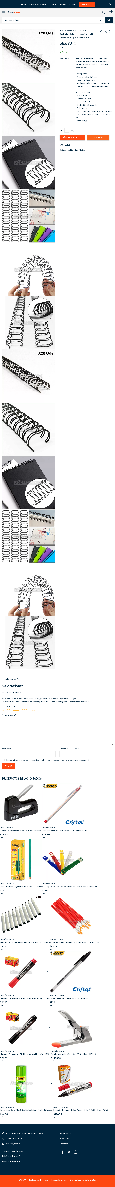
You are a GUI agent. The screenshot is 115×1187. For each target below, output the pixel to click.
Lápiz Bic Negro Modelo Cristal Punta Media (69, 998)
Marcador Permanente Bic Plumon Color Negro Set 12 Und (25, 1054)
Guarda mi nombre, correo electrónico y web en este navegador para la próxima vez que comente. (48, 760)
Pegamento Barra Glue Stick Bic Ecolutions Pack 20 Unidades (26, 1110)
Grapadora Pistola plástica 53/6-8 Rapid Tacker (20, 830)
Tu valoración (9, 715)
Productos (70, 30)
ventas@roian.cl (13, 1143)
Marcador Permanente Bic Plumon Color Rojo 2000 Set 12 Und (80, 1110)
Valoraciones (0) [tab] (12, 679)
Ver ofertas (87, 4)
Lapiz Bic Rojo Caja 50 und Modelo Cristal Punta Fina (64, 830)
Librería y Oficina (82, 30)
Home (62, 30)
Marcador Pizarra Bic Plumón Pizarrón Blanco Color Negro (25, 942)
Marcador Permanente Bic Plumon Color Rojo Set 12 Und (25, 998)
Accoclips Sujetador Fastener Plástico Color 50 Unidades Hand (69, 886)
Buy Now (98, 137)
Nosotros (64, 1143)
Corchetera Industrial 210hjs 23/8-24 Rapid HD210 (73, 1054)
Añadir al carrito (72, 137)
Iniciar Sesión (65, 1133)
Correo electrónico (69, 748)
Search (109, 20)
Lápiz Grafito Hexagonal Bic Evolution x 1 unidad (21, 886)
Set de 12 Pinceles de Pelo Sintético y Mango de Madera (74, 942)
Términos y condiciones (12, 1151)
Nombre (6, 748)
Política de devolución (11, 1156)
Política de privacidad (11, 1161)
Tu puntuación (9, 706)
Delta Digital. (90, 1180)
